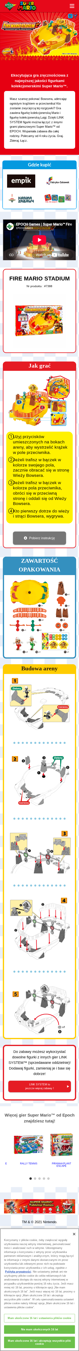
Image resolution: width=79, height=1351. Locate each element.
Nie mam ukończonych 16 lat (39, 1329)
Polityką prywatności (18, 1271)
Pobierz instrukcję (42, 538)
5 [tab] (49, 1179)
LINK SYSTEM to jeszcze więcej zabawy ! (39, 1086)
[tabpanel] (29, 1147)
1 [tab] (31, 1179)
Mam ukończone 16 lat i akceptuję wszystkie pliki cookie (39, 1342)
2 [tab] (35, 1179)
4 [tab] (44, 1179)
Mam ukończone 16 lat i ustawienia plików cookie (39, 1318)
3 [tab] (40, 1179)
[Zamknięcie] (74, 1234)
